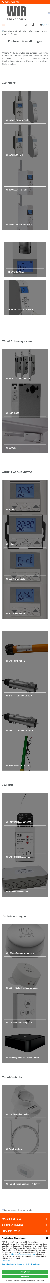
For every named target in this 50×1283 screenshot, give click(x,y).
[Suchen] (26, 24)
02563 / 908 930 (12, 2)
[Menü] (3, 25)
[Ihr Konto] (33, 24)
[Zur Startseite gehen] (24, 13)
